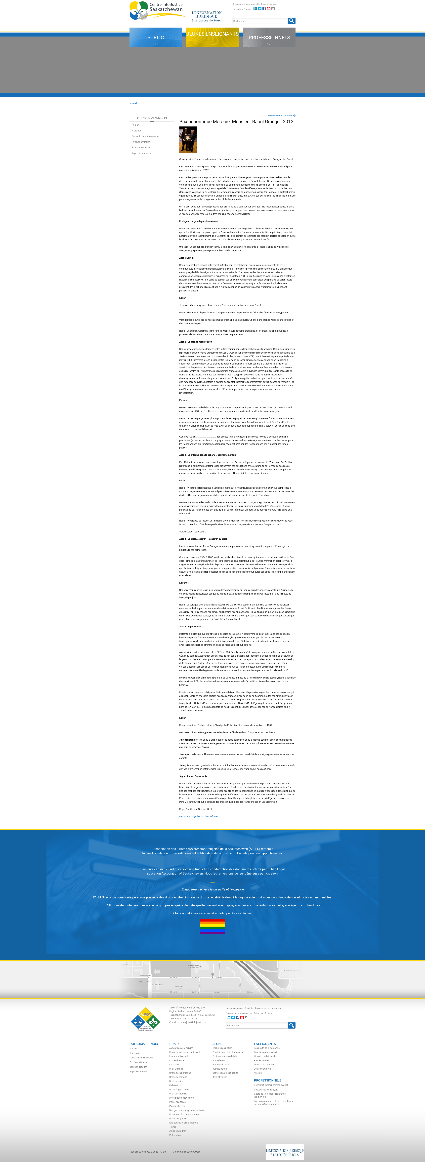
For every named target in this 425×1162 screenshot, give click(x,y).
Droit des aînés (176, 1081)
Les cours (174, 1064)
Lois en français (177, 1060)
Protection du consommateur (184, 1114)
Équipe (135, 124)
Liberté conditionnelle (265, 1056)
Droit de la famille (178, 1093)
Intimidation (218, 1060)
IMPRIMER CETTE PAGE (280, 115)
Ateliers (258, 1072)
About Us (255, 4)
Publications (175, 1135)
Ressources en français (266, 1089)
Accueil (133, 103)
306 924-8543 (188, 1014)
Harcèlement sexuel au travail (184, 1052)
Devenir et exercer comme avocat (271, 1084)
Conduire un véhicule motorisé (227, 1052)
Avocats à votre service (181, 1047)
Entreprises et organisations (183, 1122)
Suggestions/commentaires (239, 1013)
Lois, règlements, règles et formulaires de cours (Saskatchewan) (273, 1103)
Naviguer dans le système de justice (187, 1110)
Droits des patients (179, 1118)
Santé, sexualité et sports (225, 1072)
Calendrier (258, 1013)
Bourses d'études (141, 147)
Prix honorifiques (140, 141)
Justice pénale (219, 1068)
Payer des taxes (177, 1101)
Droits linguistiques (179, 1089)
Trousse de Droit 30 (264, 1064)
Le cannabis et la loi (179, 1056)
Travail (172, 1126)
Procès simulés (261, 1060)
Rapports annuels (141, 153)
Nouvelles (238, 9)
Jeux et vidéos (219, 1077)
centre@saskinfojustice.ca (192, 1022)
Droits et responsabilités (224, 1056)
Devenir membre (269, 4)
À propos (136, 130)
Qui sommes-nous (241, 4)
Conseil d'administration (145, 136)
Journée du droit (177, 1130)
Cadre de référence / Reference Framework (270, 1095)
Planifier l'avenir (177, 1106)
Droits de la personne (180, 1072)
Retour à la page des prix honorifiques (198, 816)
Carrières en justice (222, 1047)
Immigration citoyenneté (181, 1097)
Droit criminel (176, 1068)
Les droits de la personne (267, 1047)
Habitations (175, 1085)
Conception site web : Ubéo (187, 1151)
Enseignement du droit (265, 1052)
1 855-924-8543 (206, 1014)
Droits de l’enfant (178, 1077)
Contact (247, 9)
